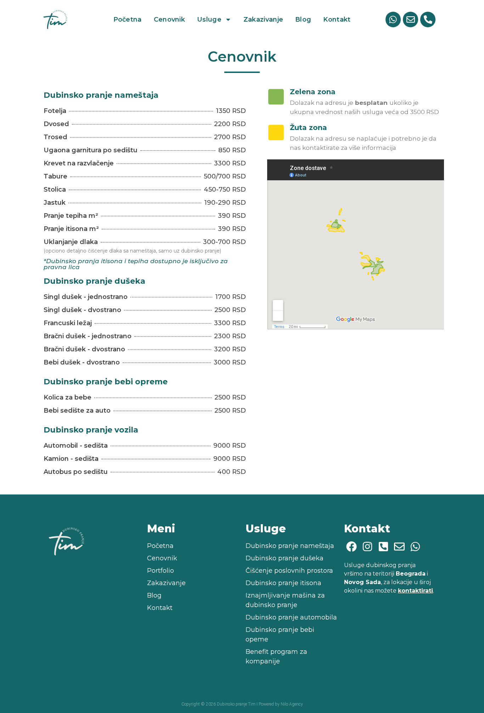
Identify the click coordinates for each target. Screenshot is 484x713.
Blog (303, 19)
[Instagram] (367, 546)
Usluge (209, 19)
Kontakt (336, 19)
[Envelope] (410, 19)
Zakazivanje (263, 19)
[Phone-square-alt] (383, 546)
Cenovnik (169, 19)
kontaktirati (415, 590)
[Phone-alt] (427, 19)
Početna (127, 19)
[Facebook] (351, 546)
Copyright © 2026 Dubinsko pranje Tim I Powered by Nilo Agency (242, 704)
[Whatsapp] (393, 19)
